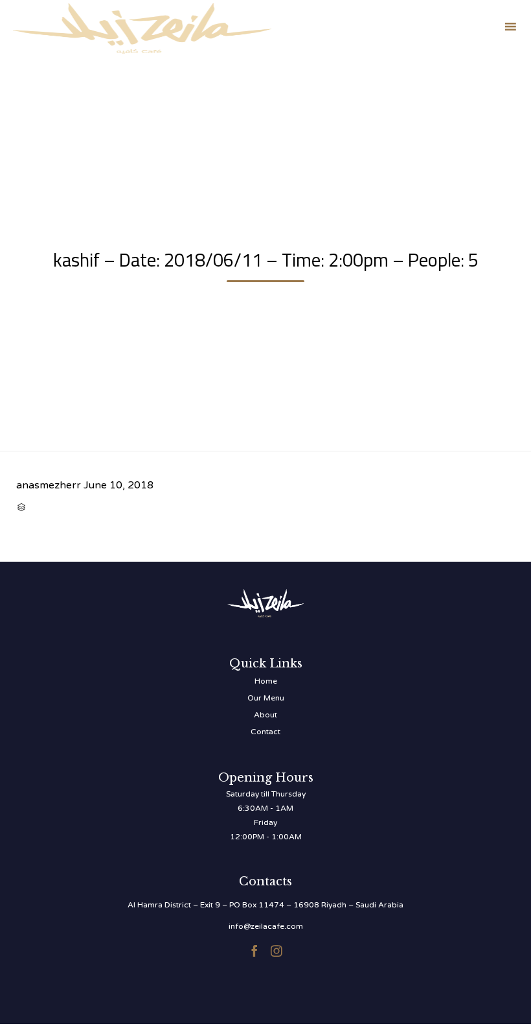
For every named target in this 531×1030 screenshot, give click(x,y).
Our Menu (265, 697)
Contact (265, 731)
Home (265, 681)
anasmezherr (48, 485)
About (265, 714)
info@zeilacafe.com (266, 926)
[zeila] (142, 26)
